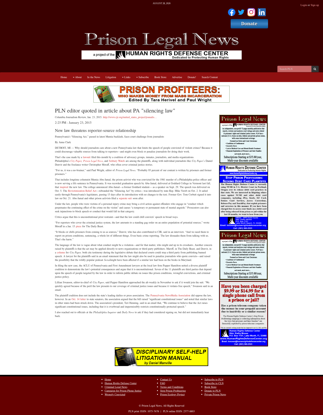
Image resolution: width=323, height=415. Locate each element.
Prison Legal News (93, 161)
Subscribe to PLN (213, 379)
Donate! (192, 77)
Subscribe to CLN (214, 383)
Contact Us (166, 379)
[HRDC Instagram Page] (251, 11)
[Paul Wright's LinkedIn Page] (262, 11)
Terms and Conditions (171, 387)
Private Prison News (215, 394)
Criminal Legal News (116, 387)
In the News (93, 77)
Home (64, 77)
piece (78, 226)
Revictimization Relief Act (82, 190)
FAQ (162, 383)
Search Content (210, 77)
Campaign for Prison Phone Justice (123, 390)
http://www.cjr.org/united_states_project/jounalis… (130, 117)
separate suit (125, 198)
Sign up (315, 5)
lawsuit (86, 157)
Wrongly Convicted (115, 394)
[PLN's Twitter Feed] (241, 11)
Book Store (160, 77)
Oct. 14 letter (79, 299)
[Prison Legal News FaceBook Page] (232, 11)
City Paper (75, 161)
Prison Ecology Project (172, 394)
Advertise (177, 77)
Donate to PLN (212, 390)
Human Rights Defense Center (121, 383)
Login (304, 5)
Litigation (111, 77)
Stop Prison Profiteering (173, 390)
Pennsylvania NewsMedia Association (170, 295)
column (61, 252)
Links (127, 77)
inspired (64, 187)
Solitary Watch (117, 161)
